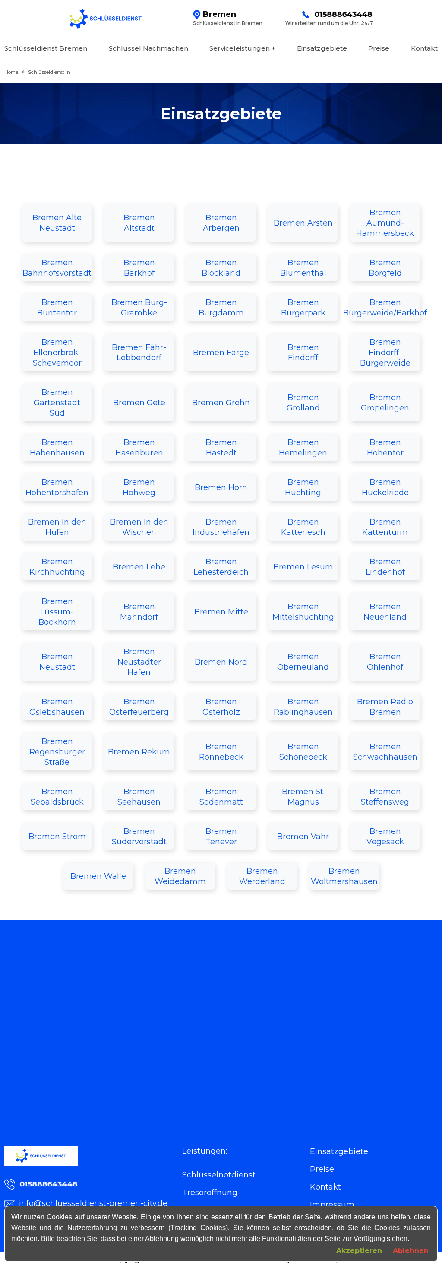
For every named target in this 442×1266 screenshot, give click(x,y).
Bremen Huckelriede (385, 487)
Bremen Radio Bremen (385, 707)
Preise (378, 48)
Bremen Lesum (303, 567)
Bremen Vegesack (385, 836)
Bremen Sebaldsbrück (57, 797)
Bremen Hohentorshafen (56, 487)
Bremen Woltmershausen (344, 876)
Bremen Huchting (303, 487)
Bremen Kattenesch (303, 527)
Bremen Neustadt (57, 662)
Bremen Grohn (221, 402)
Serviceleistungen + (242, 48)
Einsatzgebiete (322, 48)
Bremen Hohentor (385, 448)
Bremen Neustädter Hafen (139, 662)
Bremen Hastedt (221, 448)
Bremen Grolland (303, 403)
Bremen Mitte (221, 612)
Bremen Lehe (139, 567)
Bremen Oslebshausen (57, 707)
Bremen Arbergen (221, 223)
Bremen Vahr (303, 836)
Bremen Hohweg (139, 487)
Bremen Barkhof (139, 268)
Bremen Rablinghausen (303, 707)
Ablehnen (411, 1251)
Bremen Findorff (303, 353)
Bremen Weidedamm (180, 876)
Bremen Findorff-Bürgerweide (385, 352)
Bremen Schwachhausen (385, 752)
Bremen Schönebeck (303, 752)
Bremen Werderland (262, 876)
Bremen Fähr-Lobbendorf (139, 353)
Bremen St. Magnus (303, 797)
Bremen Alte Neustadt (57, 223)
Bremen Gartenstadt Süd (57, 403)
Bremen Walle (98, 876)
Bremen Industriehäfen (221, 527)
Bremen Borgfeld (385, 268)
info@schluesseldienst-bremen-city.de (93, 1203)
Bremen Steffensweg (385, 797)
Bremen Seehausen (139, 797)
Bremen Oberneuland (303, 662)
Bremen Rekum (139, 752)
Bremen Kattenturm (385, 527)
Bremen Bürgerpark (303, 308)
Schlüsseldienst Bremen (45, 48)
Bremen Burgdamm (221, 308)
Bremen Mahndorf (139, 612)
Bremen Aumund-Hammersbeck (385, 223)
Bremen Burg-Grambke (139, 308)
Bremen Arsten (303, 223)
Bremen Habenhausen (57, 448)
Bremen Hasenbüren (139, 448)
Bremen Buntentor (57, 308)
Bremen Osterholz (221, 707)
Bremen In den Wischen (139, 527)
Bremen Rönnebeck (221, 752)
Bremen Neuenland (385, 612)
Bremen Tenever (221, 836)
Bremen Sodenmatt (221, 797)
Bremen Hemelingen (303, 448)
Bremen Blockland (221, 268)
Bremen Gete (139, 402)
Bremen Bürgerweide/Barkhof (385, 308)
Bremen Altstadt (139, 223)
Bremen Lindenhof (385, 567)
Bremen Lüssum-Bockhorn (57, 612)
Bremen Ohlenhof (385, 662)
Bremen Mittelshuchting (303, 612)
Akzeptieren (359, 1251)
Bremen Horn (221, 487)
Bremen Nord (221, 662)
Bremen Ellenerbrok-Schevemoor (57, 352)
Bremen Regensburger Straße (57, 752)
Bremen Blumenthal (303, 268)
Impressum (332, 1204)
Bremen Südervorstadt (139, 836)
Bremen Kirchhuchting (57, 567)
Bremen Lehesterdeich (221, 567)
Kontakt (424, 48)
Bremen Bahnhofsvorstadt (57, 268)
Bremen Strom (57, 836)
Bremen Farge (221, 352)
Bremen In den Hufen (57, 527)
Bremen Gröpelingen (385, 403)
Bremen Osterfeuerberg (139, 707)
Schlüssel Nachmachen (148, 48)
